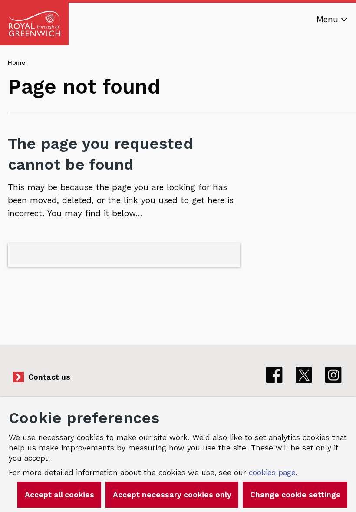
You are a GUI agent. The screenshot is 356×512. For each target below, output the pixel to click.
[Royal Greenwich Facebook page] (274, 374)
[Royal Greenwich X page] (303, 374)
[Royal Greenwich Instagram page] (333, 374)
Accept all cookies (59, 494)
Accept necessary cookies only (172, 494)
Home (16, 62)
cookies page (272, 472)
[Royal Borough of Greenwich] (34, 23)
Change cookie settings (295, 494)
